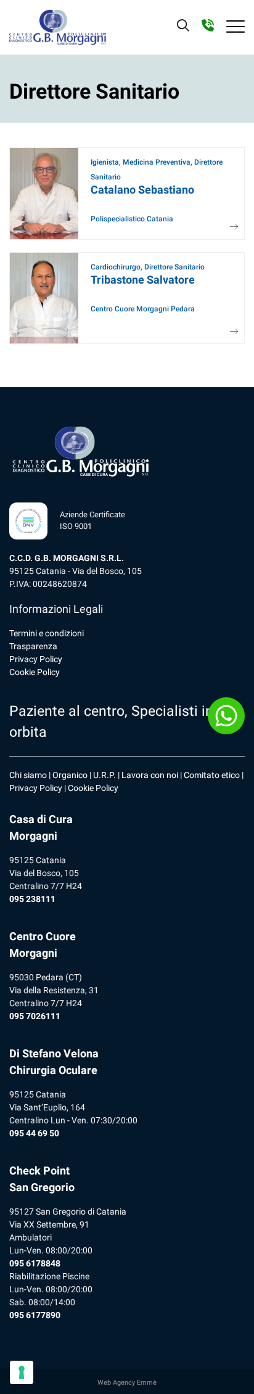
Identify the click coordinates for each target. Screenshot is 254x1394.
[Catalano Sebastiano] (230, 227)
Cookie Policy (34, 672)
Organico (70, 775)
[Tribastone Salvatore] (230, 332)
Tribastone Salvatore (143, 279)
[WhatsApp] (226, 715)
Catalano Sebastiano (142, 189)
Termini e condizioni (46, 633)
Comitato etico (212, 775)
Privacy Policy (35, 659)
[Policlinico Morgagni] (57, 27)
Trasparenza (33, 646)
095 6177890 (34, 1315)
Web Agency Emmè (127, 1383)
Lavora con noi (149, 775)
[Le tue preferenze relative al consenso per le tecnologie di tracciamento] (21, 1372)
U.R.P (103, 775)
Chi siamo (28, 775)
